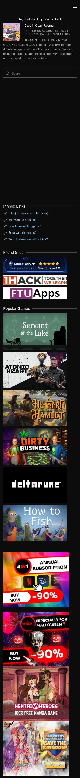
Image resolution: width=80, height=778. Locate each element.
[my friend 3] (35, 280)
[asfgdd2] (36, 693)
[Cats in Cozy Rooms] (11, 31)
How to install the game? (25, 226)
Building (31, 34)
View (35, 330)
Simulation (61, 34)
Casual (45, 34)
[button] (75, 7)
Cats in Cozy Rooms (39, 25)
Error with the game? (22, 232)
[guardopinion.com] (35, 265)
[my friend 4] (35, 293)
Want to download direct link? (28, 239)
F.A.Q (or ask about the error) (28, 213)
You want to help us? (22, 220)
